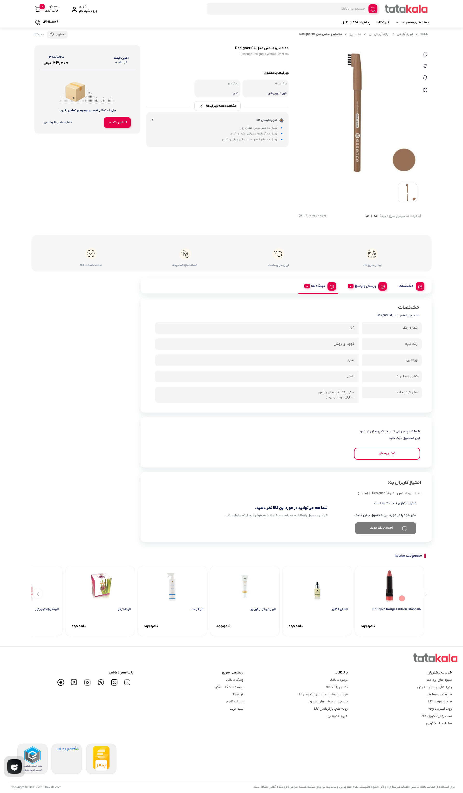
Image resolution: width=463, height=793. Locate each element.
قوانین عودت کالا (440, 701)
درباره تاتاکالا (339, 680)
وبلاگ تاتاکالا (235, 680)
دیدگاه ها (318, 286)
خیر (367, 216)
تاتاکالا (424, 34)
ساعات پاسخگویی (439, 723)
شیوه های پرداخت (439, 680)
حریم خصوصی (337, 716)
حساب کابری (235, 701)
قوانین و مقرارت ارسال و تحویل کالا (322, 694)
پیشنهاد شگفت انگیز (356, 22)
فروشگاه (383, 22)
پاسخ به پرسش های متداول (328, 701)
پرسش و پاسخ (365, 286)
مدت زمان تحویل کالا (437, 716)
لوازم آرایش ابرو (378, 34)
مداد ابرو (355, 34)
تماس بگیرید (117, 122)
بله (376, 216)
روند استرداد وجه (440, 708)
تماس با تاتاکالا (337, 687)
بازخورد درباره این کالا (315, 215)
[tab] (410, 285)
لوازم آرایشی (405, 34)
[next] (38, 593)
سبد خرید (237, 708)
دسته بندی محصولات (415, 22)
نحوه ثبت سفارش (439, 694)
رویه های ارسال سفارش (434, 687)
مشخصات (406, 286)
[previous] (425, 593)
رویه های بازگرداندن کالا (331, 708)
